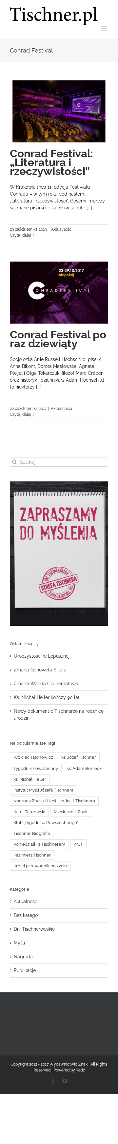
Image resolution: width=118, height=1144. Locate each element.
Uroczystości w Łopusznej (41, 656)
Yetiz (80, 1070)
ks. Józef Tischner (78, 757)
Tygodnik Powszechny (35, 768)
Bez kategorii (27, 915)
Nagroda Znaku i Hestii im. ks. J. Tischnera (54, 800)
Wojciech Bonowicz (33, 757)
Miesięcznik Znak (71, 811)
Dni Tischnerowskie (34, 929)
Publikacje (25, 970)
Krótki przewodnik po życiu (40, 865)
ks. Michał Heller (29, 779)
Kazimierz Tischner (32, 855)
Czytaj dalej (20, 235)
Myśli (19, 942)
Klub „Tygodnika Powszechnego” (45, 822)
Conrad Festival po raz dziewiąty (58, 339)
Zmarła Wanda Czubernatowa (46, 683)
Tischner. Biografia (31, 833)
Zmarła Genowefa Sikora (40, 669)
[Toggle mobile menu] (104, 28)
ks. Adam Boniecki (85, 768)
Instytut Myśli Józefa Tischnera (43, 790)
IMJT (78, 844)
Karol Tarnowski (29, 811)
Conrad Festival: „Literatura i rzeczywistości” (51, 162)
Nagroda (23, 956)
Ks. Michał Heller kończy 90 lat (47, 697)
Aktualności (61, 229)
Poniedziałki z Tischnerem (39, 844)
